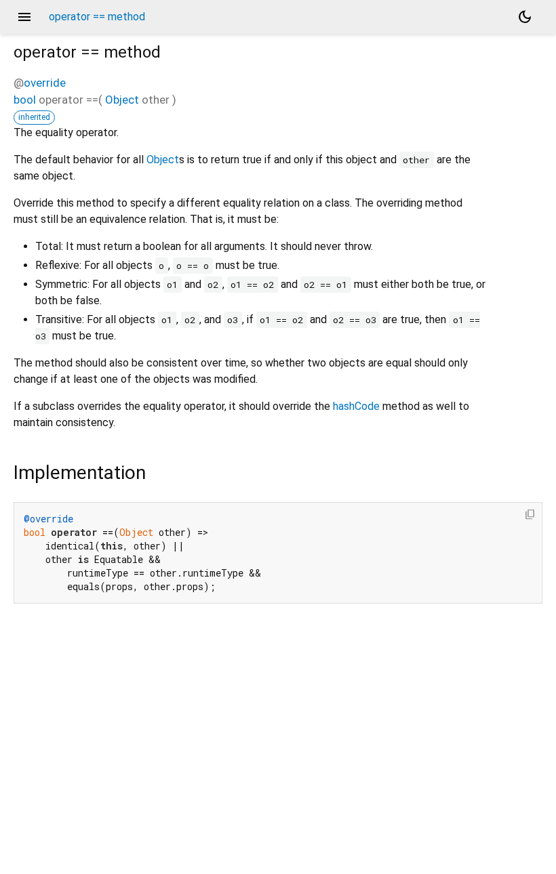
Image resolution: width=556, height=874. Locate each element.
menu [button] (24, 17)
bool (25, 99)
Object (122, 99)
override (45, 82)
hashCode (356, 406)
